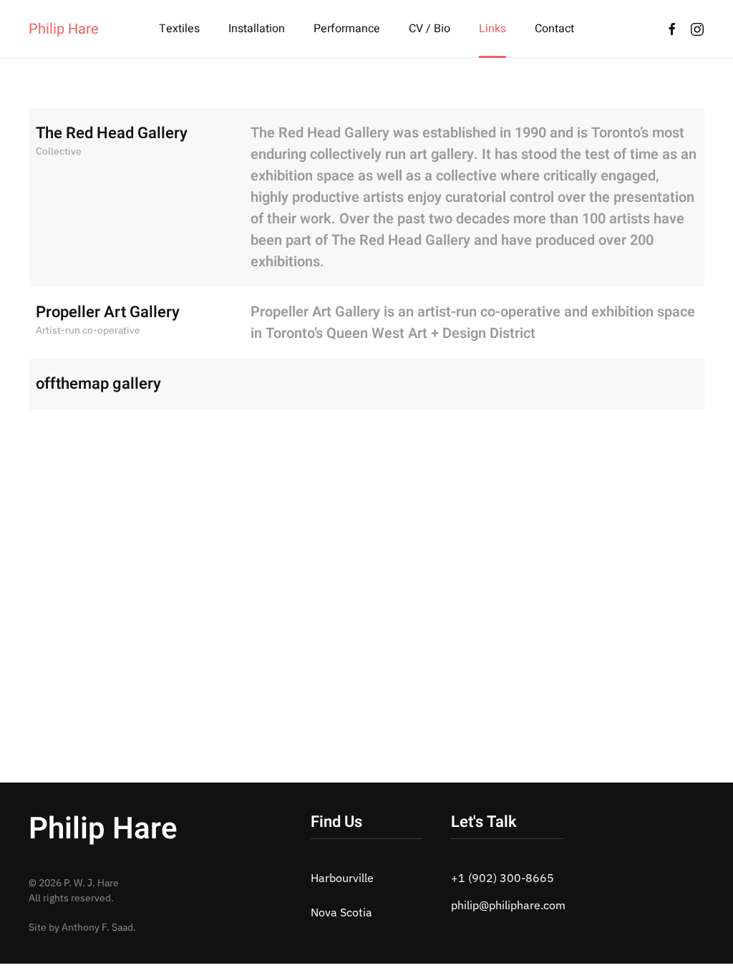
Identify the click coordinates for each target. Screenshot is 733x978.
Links (492, 28)
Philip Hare (64, 29)
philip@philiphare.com (508, 905)
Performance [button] (347, 28)
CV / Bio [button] (429, 28)
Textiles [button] (179, 28)
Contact (554, 28)
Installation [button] (256, 28)
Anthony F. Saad (97, 927)
